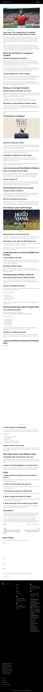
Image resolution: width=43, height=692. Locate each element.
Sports (17, 591)
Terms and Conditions (6, 684)
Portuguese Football (36, 524)
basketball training (34, 605)
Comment (4, 543)
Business (18, 584)
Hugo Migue (5, 60)
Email (3, 563)
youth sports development (35, 630)
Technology (18, 593)
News (17, 586)
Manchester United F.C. (34, 617)
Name (3, 558)
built (33, 327)
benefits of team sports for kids (35, 607)
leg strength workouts (34, 615)
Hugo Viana (29, 524)
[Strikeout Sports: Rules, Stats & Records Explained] (17, 597)
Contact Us (4, 680)
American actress (33, 601)
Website (3, 568)
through (15, 48)
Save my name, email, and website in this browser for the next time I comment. (18, 573)
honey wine (32, 613)
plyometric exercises (34, 623)
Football (32, 611)
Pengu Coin (33, 621)
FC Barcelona (37, 609)
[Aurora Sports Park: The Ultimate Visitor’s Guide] (17, 604)
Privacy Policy (4, 682)
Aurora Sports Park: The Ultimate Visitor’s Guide (20, 606)
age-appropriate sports (34, 599)
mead (32, 619)
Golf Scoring (37, 611)
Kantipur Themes (27, 690)
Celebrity (5, 524)
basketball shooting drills (35, 603)
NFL (35, 619)
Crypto (32, 609)
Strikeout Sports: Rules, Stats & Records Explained (21, 599)
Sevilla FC (32, 625)
